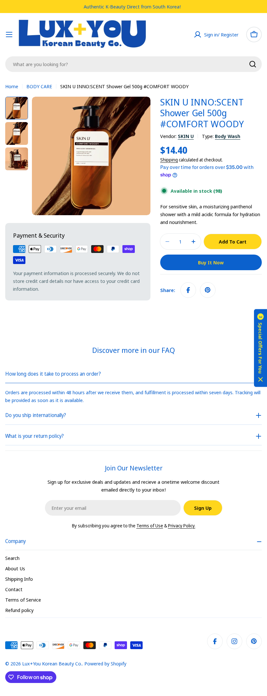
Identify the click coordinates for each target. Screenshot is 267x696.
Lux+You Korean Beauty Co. (52, 663)
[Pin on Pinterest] (208, 290)
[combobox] (133, 64)
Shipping (169, 160)
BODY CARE (39, 86)
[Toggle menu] (9, 34)
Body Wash (227, 136)
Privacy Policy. (181, 525)
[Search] (253, 64)
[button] (260, 348)
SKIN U (186, 136)
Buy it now (211, 262)
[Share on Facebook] (188, 290)
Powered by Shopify (105, 663)
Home (11, 86)
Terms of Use (149, 525)
